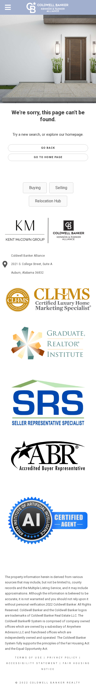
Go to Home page (48, 157)
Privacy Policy (62, 657)
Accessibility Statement (32, 663)
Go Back (48, 147)
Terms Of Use (28, 657)
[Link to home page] (48, 7)
